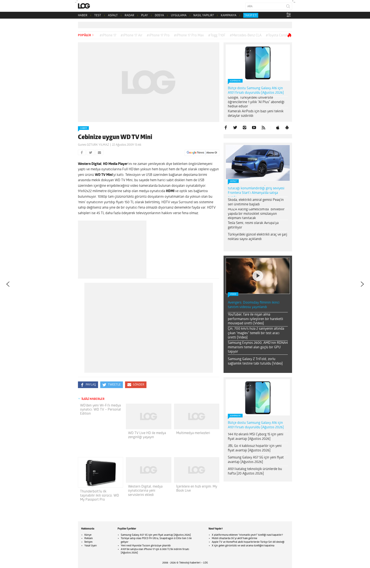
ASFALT (113, 15)
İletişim (88, 542)
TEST (97, 15)
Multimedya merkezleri (193, 433)
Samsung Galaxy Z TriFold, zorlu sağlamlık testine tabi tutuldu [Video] (255, 361)
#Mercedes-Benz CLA (245, 35)
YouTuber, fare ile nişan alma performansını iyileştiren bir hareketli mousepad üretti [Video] (255, 319)
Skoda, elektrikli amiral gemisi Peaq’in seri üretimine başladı (256, 202)
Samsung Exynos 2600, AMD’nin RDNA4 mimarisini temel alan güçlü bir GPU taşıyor (258, 347)
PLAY (144, 15)
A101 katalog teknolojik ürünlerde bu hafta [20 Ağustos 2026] (255, 471)
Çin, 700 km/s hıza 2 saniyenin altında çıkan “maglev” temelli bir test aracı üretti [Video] (256, 333)
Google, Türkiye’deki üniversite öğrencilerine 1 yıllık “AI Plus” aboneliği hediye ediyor (256, 102)
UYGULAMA (178, 15)
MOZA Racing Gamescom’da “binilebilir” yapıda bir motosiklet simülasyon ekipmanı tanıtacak (257, 214)
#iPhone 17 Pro (158, 35)
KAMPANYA (228, 15)
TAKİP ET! (250, 15)
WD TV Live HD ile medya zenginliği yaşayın (147, 435)
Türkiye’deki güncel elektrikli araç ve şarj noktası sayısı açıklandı (257, 237)
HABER (82, 15)
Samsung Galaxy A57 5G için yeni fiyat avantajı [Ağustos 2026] (256, 460)
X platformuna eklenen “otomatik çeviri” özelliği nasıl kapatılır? (247, 535)
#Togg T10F (216, 35)
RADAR (129, 15)
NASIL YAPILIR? (203, 15)
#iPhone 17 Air (131, 35)
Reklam (88, 538)
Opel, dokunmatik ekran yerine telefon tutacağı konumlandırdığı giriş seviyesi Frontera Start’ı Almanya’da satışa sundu (256, 190)
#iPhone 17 (108, 35)
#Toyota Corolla (277, 35)
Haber (83, 128)
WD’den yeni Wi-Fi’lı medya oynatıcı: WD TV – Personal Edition (100, 409)
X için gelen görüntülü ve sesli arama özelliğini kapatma (243, 545)
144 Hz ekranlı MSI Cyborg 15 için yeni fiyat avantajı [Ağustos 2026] (255, 437)
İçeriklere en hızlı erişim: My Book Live (196, 488)
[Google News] (202, 153)
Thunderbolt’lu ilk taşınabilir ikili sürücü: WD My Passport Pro (99, 495)
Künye (87, 535)
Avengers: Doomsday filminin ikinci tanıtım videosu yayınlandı (253, 305)
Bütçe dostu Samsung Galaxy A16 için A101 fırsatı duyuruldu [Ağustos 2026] (256, 91)
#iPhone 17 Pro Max (189, 35)
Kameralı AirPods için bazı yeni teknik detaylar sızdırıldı (255, 114)
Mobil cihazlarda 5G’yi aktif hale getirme (234, 538)
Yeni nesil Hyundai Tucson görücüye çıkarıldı (146, 545)
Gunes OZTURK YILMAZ (93, 145)
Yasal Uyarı (90, 545)
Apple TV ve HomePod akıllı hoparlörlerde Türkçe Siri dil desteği (248, 542)
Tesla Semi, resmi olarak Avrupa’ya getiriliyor (253, 225)
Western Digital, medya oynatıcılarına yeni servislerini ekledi (145, 491)
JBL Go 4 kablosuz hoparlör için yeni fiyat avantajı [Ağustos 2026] (255, 448)
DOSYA (159, 15)
